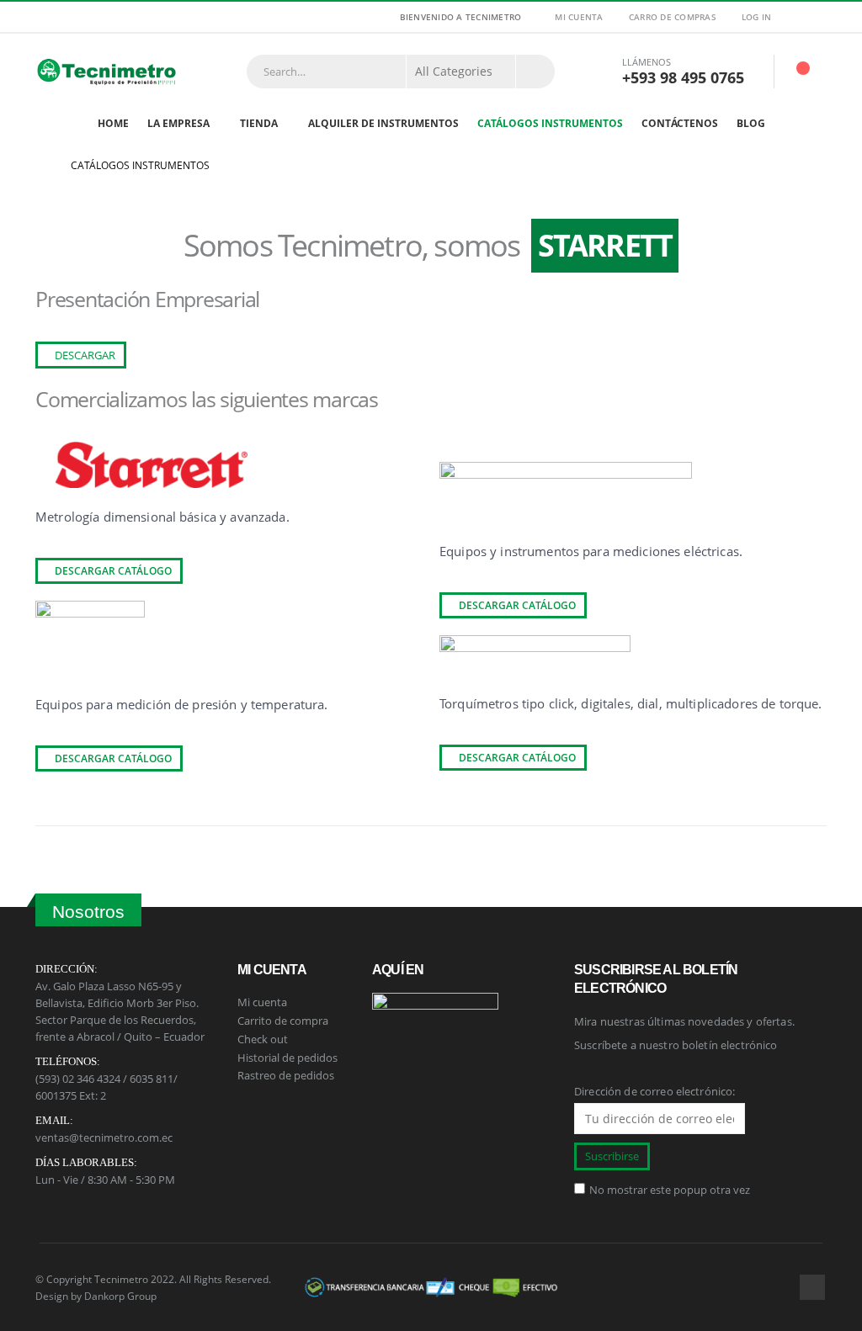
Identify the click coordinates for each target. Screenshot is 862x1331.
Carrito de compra (282, 1020)
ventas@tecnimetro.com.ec (104, 1137)
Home (113, 123)
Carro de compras (672, 17)
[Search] (535, 71)
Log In (757, 17)
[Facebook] (816, 17)
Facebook (812, 1287)
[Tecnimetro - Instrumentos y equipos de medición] (106, 71)
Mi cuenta (579, 17)
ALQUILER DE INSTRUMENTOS (383, 123)
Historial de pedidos (287, 1057)
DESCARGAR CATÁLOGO (112, 571)
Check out (262, 1039)
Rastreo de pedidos (285, 1075)
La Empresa (178, 123)
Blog (751, 123)
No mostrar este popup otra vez (669, 1189)
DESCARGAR (83, 355)
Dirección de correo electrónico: (654, 1091)
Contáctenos (679, 123)
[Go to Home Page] (41, 165)
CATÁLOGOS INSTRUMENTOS (550, 123)
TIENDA (259, 123)
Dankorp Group (120, 1295)
